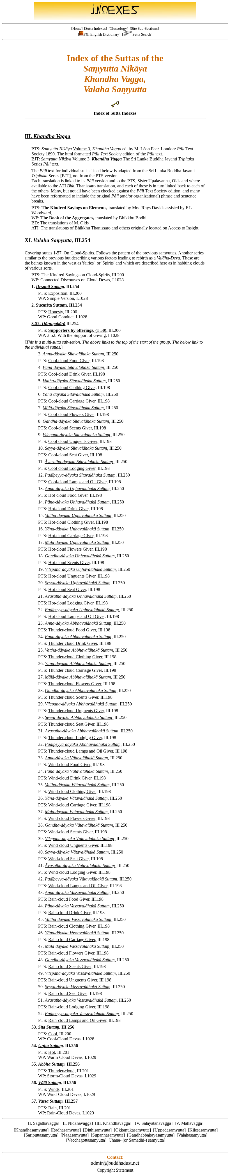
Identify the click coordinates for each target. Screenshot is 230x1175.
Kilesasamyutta (202, 1130)
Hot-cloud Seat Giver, (67, 589)
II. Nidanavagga (77, 1123)
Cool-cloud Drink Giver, (70, 374)
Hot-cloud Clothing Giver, (71, 522)
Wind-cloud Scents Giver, (71, 831)
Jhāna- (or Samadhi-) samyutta (137, 1140)
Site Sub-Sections (144, 28)
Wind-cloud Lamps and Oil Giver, (78, 885)
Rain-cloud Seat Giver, (68, 993)
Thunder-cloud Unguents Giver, (76, 710)
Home (76, 28)
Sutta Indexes (95, 28)
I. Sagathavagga (43, 1123)
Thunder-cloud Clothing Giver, (75, 656)
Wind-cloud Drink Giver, (70, 778)
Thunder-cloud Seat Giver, (71, 724)
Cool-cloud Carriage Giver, (72, 401)
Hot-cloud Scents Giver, (69, 562)
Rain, (53, 1107)
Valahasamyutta (192, 1135)
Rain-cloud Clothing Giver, (72, 926)
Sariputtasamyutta (41, 1135)
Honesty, (56, 311)
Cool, (53, 1033)
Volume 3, (82, 148)
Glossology (118, 28)
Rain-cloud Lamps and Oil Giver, (77, 1020)
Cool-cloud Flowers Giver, (72, 414)
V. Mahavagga (189, 1123)
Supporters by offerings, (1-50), (77, 330)
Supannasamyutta (107, 1135)
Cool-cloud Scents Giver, (70, 428)
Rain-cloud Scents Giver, (70, 966)
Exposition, (58, 293)
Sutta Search (141, 34)
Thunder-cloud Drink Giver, (73, 643)
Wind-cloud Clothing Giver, (73, 791)
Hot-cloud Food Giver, (68, 495)
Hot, (52, 1052)
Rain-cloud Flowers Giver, (71, 953)
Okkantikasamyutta (132, 1130)
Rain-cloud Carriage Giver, (72, 939)
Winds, (54, 1089)
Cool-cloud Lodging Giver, (72, 468)
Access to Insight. (183, 228)
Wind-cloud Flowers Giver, (72, 818)
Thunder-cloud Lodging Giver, (75, 737)
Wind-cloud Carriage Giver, (72, 805)
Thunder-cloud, (62, 1070)
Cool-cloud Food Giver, (69, 360)
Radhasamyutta (65, 1130)
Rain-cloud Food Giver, (69, 899)
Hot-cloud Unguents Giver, (72, 576)
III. (47, 136)
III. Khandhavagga (113, 1123)
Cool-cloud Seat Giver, (68, 454)
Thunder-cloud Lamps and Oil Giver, (81, 751)
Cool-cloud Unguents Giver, (73, 441)
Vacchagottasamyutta (86, 1140)
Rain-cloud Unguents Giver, (73, 980)
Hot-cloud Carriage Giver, (71, 535)
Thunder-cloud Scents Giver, (73, 697)
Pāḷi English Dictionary (101, 34)
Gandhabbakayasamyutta (150, 1135)
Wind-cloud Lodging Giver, (72, 872)
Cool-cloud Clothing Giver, (72, 387)
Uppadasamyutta (169, 1130)
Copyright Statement (115, 1170)
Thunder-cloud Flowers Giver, (75, 683)
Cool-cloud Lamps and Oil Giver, (78, 481)
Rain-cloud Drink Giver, (69, 912)
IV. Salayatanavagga (153, 1123)
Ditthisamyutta (97, 1130)
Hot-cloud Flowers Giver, (71, 549)
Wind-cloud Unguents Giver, (73, 845)
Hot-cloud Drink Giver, (69, 508)
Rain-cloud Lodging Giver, (72, 1006)
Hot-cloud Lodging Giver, (71, 603)
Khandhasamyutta (31, 1130)
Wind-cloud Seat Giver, (69, 858)
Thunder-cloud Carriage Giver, (75, 670)
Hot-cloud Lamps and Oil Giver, (77, 616)
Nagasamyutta (74, 1135)
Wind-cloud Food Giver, (69, 764)
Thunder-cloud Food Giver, (72, 629)
